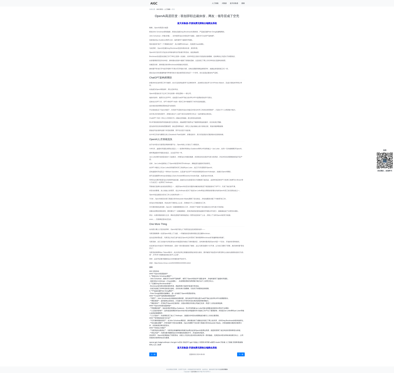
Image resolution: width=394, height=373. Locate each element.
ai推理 (212, 342)
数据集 (240, 342)
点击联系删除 (224, 369)
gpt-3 (192, 342)
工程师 (158, 345)
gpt (156, 342)
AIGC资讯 (159, 9)
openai (151, 342)
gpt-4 (176, 342)
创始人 (196, 342)
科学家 (207, 342)
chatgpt (160, 342)
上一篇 (153, 354)
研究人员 (152, 345)
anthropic (166, 342)
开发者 (222, 342)
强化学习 (186, 342)
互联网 (235, 342)
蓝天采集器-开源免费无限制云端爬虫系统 (197, 23)
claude (217, 342)
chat (171, 342)
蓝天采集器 (234, 3)
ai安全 (180, 342)
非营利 (201, 342)
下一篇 (240, 354)
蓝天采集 (194, 371)
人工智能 (215, 3)
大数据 (224, 3)
